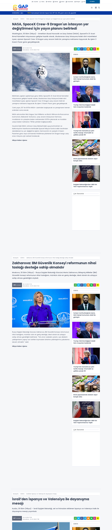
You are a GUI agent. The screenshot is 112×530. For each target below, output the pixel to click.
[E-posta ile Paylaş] (88, 48)
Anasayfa (15, 19)
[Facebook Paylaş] (81, 48)
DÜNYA (22, 19)
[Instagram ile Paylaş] (94, 48)
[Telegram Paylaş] (85, 48)
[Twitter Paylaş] (78, 48)
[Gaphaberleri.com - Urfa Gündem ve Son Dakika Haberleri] (20, 7)
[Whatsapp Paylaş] (75, 48)
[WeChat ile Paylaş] (91, 48)
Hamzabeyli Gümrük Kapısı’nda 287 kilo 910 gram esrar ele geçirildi (52, 13)
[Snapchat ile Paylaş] (97, 48)
